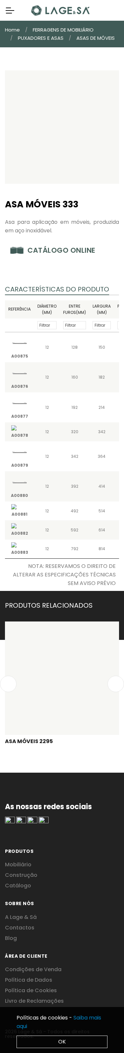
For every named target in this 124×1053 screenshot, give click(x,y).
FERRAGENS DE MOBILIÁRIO (63, 29)
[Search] (108, 10)
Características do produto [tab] (57, 289)
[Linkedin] (10, 820)
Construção (21, 875)
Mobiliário (18, 864)
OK (62, 1041)
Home (12, 29)
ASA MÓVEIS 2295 (29, 741)
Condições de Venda (33, 969)
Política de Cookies (31, 990)
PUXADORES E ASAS (40, 38)
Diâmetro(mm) (47, 309)
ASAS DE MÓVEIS (95, 38)
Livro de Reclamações (34, 1001)
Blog (11, 938)
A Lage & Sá (21, 917)
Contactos (19, 927)
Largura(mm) (102, 309)
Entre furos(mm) (74, 309)
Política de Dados (28, 980)
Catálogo (18, 885)
